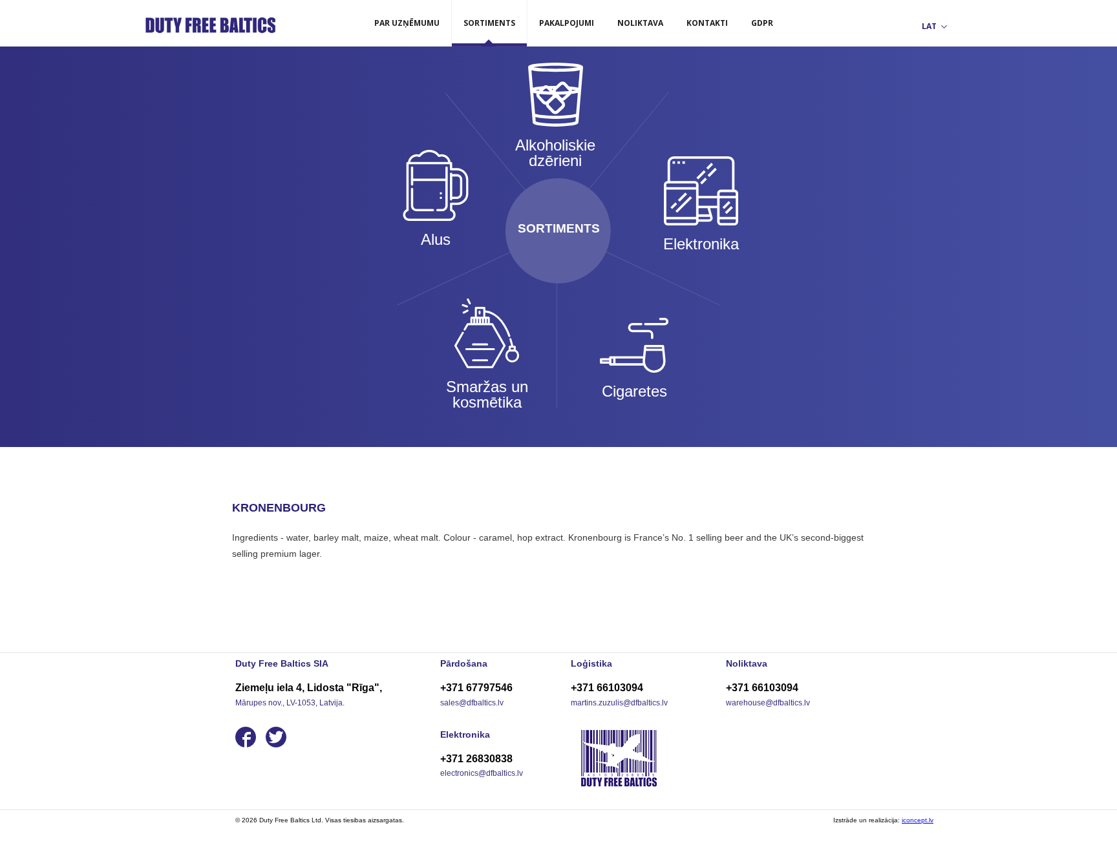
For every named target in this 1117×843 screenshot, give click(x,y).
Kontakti (707, 22)
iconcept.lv (917, 820)
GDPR (762, 22)
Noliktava (640, 22)
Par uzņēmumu (407, 22)
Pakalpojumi (566, 22)
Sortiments (489, 22)
